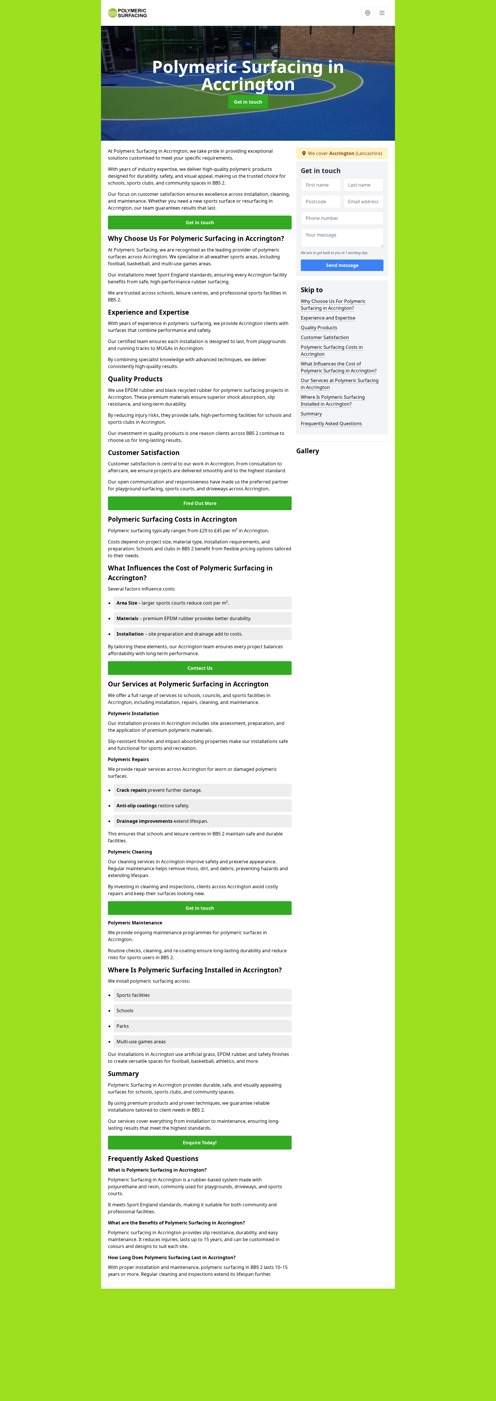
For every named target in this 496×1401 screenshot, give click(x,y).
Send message (342, 265)
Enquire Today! (200, 1142)
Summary (311, 414)
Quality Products (319, 327)
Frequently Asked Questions (331, 423)
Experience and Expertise (328, 318)
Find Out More (199, 503)
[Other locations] (368, 13)
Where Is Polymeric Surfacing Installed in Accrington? (333, 400)
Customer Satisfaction (325, 337)
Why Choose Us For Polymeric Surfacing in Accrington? (333, 304)
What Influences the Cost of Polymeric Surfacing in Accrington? (339, 367)
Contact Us (199, 668)
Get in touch (248, 102)
